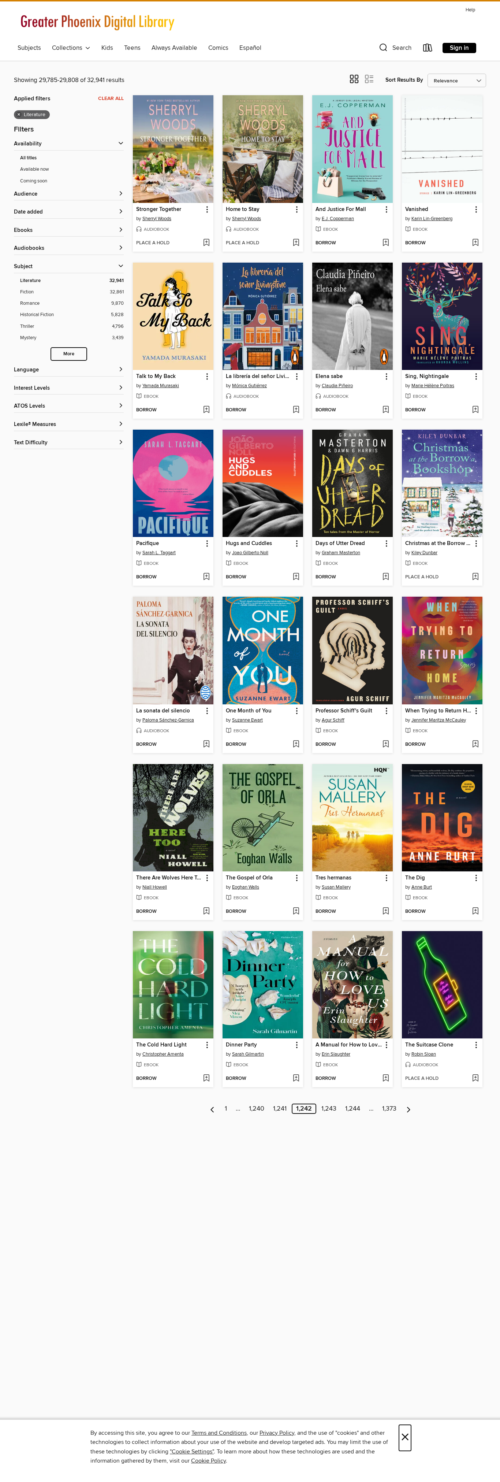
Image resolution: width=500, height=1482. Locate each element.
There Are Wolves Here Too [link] (169, 878)
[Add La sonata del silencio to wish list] (206, 744)
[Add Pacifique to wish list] (206, 577)
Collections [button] (68, 48)
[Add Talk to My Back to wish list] (206, 410)
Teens (132, 48)
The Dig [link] (415, 878)
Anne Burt (421, 887)
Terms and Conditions (219, 1433)
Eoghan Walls (245, 887)
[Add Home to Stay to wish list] (296, 243)
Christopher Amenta (163, 1054)
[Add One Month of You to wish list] (296, 744)
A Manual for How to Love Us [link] (349, 1045)
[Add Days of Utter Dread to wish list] (385, 577)
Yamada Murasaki (160, 386)
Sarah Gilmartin (248, 1054)
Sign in (459, 48)
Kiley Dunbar (424, 553)
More (68, 354)
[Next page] (409, 1108)
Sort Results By (404, 80)
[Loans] (428, 49)
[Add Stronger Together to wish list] (206, 243)
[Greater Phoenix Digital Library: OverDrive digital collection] (98, 23)
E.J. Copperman (338, 219)
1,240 (256, 1109)
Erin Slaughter (336, 1054)
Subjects (29, 48)
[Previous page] (212, 1108)
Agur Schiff (333, 720)
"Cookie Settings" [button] (192, 1451)
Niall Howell (154, 887)
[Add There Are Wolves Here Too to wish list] (206, 911)
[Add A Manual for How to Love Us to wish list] (385, 1078)
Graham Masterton (341, 553)
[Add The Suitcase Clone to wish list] (475, 1078)
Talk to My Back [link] (156, 376)
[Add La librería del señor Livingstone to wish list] (296, 410)
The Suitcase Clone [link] (429, 1045)
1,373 (389, 1109)
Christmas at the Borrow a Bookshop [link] (438, 543)
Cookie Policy (208, 1460)
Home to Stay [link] (243, 209)
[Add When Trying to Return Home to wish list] (475, 744)
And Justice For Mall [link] (341, 209)
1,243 (328, 1109)
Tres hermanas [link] (333, 878)
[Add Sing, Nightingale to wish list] (475, 410)
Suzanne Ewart (247, 720)
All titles (28, 158)
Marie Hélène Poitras (432, 386)
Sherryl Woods (156, 219)
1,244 (352, 1109)
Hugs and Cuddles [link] (249, 543)
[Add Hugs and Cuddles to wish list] (296, 577)
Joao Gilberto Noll (250, 553)
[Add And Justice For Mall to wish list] (385, 243)
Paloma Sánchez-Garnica (168, 720)
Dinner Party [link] (241, 1045)
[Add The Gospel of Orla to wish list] (296, 911)
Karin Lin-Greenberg (431, 219)
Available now (34, 169)
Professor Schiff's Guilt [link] (344, 711)
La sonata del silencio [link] (163, 711)
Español (250, 48)
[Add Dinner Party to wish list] (296, 1078)
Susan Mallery (336, 887)
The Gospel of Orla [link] (249, 878)
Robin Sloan (423, 1054)
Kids (107, 48)
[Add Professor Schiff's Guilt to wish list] (385, 744)
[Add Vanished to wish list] (475, 243)
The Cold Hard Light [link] (161, 1045)
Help (470, 10)
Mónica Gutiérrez (249, 386)
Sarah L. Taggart (159, 553)
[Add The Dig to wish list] (475, 911)
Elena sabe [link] (329, 376)
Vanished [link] (416, 209)
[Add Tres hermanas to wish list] (385, 911)
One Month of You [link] (249, 711)
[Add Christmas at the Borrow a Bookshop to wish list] (475, 577)
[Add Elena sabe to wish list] (385, 410)
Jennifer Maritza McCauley (438, 720)
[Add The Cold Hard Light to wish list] (206, 1078)
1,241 (280, 1109)
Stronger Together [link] (158, 209)
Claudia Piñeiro (337, 386)
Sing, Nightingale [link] (427, 376)
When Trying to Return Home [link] (438, 711)
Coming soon (33, 181)
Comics (218, 48)
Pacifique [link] (147, 543)
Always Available (174, 48)
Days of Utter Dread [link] (340, 543)
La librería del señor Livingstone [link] (259, 376)
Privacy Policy (277, 1433)
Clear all (111, 98)
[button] (394, 49)
